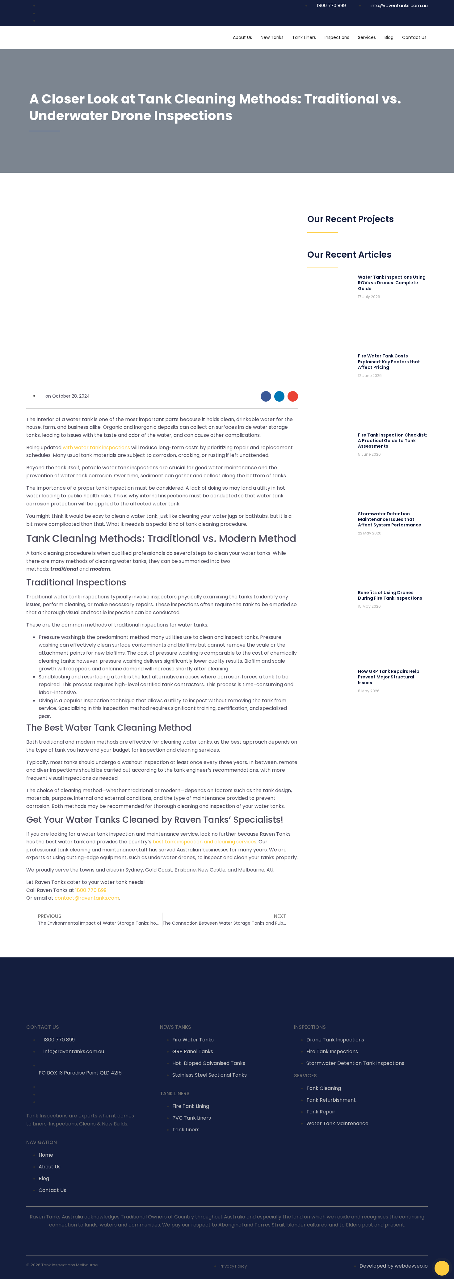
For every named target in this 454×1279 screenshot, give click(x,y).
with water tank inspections (96, 447)
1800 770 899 (91, 890)
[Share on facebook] (266, 396)
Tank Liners (304, 37)
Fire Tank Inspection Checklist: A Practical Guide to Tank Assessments (392, 440)
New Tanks (272, 37)
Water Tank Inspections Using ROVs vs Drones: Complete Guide (392, 282)
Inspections (337, 37)
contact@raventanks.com (87, 897)
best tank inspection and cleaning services (204, 841)
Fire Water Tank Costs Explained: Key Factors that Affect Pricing (389, 361)
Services (367, 37)
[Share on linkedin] (279, 396)
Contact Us (414, 37)
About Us (242, 37)
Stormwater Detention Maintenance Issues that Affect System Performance (389, 519)
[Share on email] (293, 396)
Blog (389, 37)
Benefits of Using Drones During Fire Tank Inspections (390, 595)
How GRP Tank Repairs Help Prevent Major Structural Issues (388, 677)
